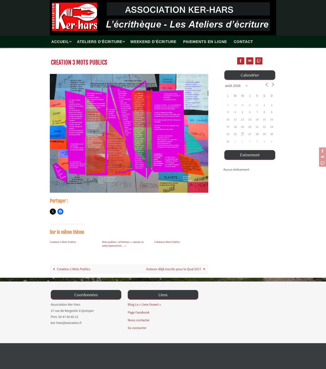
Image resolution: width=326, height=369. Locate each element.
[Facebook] (322, 151)
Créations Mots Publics (167, 242)
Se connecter (137, 328)
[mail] (322, 157)
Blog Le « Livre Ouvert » (144, 304)
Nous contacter (139, 320)
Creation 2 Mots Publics (63, 242)
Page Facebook (138, 312)
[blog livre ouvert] (322, 163)
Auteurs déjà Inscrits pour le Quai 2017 (174, 269)
